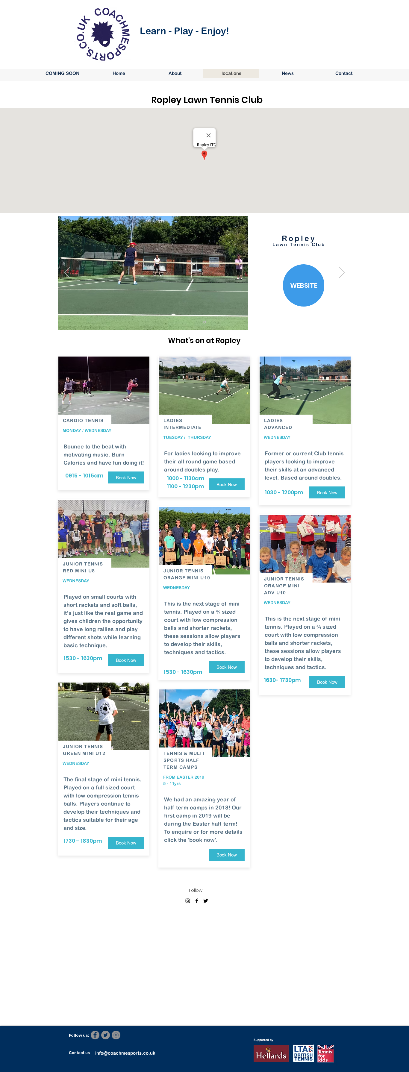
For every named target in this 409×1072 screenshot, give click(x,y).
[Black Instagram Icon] (188, 901)
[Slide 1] (204, 322)
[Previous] (67, 273)
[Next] (342, 273)
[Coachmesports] (197, 901)
